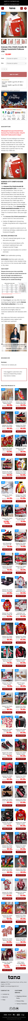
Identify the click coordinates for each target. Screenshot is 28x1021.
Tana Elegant (7, 300)
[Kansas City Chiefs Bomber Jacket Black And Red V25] (21, 745)
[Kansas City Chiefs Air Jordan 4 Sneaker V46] (21, 559)
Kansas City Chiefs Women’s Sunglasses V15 (7, 496)
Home (2, 44)
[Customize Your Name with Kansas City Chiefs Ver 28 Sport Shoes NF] (21, 605)
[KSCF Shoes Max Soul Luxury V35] (7, 536)
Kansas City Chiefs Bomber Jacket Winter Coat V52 (21, 661)
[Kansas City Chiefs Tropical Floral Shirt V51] (7, 885)
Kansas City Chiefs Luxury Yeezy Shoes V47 (7, 801)
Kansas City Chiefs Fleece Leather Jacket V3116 (7, 403)
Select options (7, 408)
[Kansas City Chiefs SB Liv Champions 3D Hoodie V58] (7, 441)
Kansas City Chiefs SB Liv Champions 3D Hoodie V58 (7, 450)
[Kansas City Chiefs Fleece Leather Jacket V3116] (7, 394)
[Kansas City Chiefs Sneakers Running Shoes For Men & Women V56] (21, 417)
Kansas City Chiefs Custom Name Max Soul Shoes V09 (21, 870)
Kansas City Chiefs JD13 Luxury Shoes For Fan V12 (7, 754)
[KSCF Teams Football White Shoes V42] (21, 954)
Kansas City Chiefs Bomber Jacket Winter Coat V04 (21, 824)
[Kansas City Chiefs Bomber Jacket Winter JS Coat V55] (7, 768)
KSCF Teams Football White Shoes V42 (21, 964)
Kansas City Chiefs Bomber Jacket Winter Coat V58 (21, 731)
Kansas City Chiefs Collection (14, 44)
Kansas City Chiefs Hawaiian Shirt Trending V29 (7, 731)
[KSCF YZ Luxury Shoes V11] (21, 675)
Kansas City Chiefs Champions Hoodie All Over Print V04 (21, 473)
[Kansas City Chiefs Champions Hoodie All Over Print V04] (21, 464)
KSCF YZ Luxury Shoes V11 (21, 683)
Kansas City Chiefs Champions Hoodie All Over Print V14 (21, 801)
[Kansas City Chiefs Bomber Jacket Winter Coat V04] (21, 815)
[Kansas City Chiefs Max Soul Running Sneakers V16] (21, 536)
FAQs (3, 1000)
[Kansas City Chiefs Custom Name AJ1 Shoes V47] (21, 908)
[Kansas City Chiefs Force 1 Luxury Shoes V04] (7, 675)
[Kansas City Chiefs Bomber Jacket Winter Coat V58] (21, 722)
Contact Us (5, 994)
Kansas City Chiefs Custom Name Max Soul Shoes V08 (7, 847)
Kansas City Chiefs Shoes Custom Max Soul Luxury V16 (7, 870)
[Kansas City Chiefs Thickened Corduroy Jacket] (21, 441)
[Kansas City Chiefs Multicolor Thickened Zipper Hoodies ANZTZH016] (7, 511)
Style (2, 58)
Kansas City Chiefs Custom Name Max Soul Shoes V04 (21, 403)
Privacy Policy (20, 1001)
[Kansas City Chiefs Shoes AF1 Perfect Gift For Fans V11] (21, 931)
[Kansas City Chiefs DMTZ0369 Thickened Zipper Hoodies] (7, 954)
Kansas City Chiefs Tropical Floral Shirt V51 (7, 894)
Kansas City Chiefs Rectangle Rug (7, 916)
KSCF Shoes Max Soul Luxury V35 (7, 544)
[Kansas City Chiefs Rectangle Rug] (7, 908)
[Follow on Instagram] (14, 1008)
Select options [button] (7, 828)
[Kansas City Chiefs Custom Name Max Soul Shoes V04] (21, 394)
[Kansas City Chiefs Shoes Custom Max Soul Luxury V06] (7, 417)
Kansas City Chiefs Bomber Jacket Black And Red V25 (21, 754)
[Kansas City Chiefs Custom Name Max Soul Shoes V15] (7, 629)
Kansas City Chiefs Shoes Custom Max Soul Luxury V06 (7, 427)
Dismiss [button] (22, 1)
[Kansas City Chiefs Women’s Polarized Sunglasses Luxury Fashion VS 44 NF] (7, 582)
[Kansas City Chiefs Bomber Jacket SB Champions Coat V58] (21, 629)
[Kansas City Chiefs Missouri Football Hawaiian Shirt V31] (7, 931)
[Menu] (2, 8)
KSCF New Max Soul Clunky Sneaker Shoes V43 (21, 520)
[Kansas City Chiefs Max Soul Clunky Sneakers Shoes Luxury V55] (7, 652)
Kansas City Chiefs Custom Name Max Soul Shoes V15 (7, 638)
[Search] (21, 8)
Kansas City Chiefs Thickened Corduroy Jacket (21, 450)
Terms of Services (21, 1004)
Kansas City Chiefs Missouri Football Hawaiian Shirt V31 (7, 940)
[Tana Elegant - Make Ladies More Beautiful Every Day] (12, 8)
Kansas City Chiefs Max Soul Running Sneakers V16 (21, 545)
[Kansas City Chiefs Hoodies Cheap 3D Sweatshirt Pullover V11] (7, 605)
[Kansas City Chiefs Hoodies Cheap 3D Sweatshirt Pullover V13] (21, 487)
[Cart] (25, 8)
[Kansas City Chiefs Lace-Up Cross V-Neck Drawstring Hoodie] (21, 768)
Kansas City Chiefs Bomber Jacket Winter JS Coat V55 (7, 777)
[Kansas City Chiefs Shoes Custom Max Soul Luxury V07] (21, 698)
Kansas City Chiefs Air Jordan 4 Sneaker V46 (21, 568)
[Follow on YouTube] (17, 1008)
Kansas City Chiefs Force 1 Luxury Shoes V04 (7, 684)
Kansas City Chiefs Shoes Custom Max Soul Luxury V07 (21, 708)
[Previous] (3, 24)
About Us (5, 997)
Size (2, 63)
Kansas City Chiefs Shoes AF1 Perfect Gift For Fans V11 (21, 940)
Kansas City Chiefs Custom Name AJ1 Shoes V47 (21, 917)
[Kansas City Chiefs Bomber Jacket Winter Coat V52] (21, 652)
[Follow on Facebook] (10, 1008)
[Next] (24, 24)
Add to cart (14, 74)
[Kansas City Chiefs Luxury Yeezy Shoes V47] (7, 792)
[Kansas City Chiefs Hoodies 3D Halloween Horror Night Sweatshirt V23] (21, 885)
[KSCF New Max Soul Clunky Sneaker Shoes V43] (21, 511)
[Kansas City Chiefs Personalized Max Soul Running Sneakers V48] (7, 559)
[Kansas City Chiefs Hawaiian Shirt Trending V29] (7, 722)
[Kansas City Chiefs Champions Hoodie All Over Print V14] (21, 792)
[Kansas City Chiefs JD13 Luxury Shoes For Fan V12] (7, 745)
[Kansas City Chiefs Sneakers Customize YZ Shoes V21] (7, 698)
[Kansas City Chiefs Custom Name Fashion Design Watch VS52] (7, 815)
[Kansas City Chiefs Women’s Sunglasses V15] (7, 487)
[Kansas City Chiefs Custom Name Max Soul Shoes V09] (21, 861)
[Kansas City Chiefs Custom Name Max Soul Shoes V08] (7, 838)
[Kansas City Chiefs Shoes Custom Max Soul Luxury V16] (7, 861)
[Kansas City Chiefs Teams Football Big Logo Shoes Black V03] (7, 464)
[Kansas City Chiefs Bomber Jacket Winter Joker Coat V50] (21, 838)
